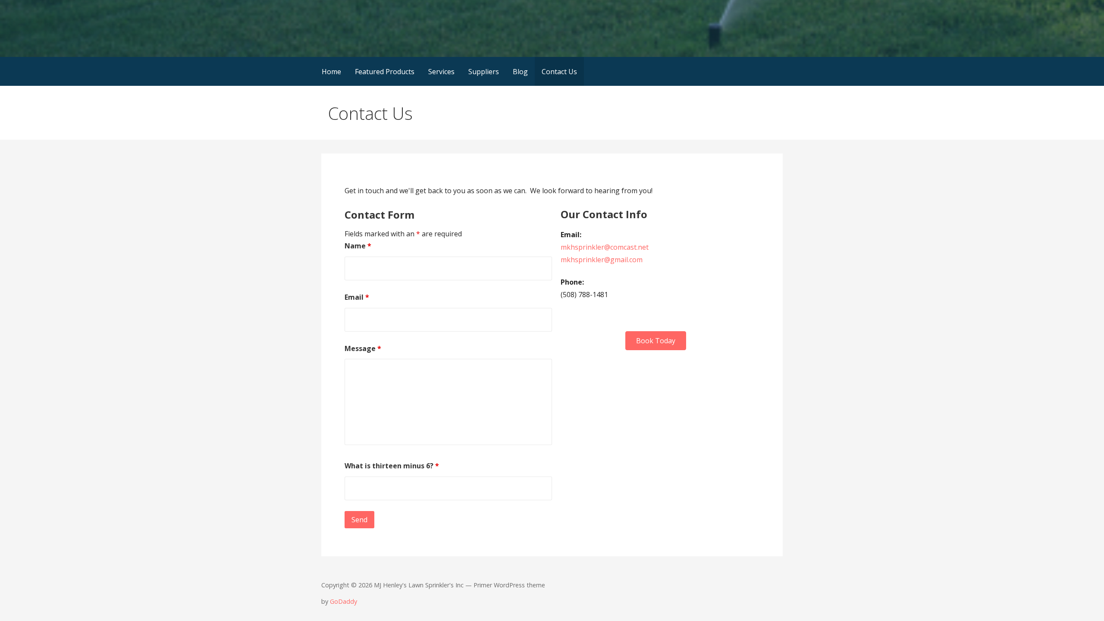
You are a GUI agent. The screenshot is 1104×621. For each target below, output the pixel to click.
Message (363, 348)
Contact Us (559, 71)
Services (441, 71)
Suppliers (483, 71)
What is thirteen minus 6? (392, 465)
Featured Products (384, 71)
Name (358, 246)
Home (331, 71)
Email (357, 297)
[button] (655, 340)
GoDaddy (343, 601)
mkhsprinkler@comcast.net (605, 247)
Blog (520, 71)
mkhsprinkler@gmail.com (602, 259)
